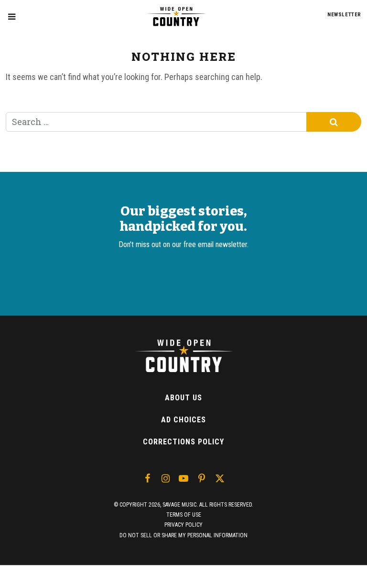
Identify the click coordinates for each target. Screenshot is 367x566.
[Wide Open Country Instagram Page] (165, 478)
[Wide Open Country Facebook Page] (147, 478)
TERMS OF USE (183, 514)
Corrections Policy (183, 441)
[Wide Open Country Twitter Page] (220, 478)
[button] (12, 16)
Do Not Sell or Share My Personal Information (183, 535)
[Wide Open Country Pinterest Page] (202, 478)
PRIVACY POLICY (183, 524)
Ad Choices (183, 419)
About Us (183, 397)
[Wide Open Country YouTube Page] (183, 478)
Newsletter (344, 14)
